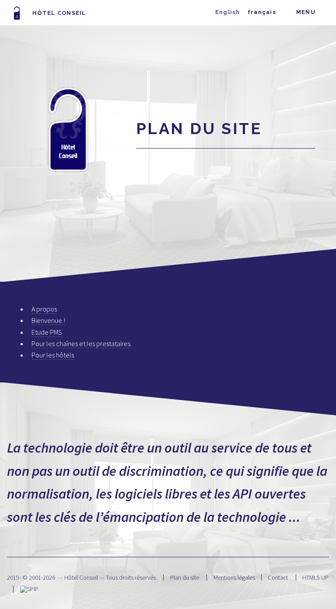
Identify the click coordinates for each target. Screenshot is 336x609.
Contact (278, 577)
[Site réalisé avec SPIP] (29, 589)
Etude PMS (47, 332)
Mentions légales (234, 577)
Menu (305, 12)
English (227, 12)
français (262, 12)
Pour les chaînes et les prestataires (81, 343)
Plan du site (184, 577)
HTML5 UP (315, 577)
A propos (44, 308)
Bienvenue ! (48, 320)
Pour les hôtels (53, 355)
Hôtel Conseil (58, 13)
